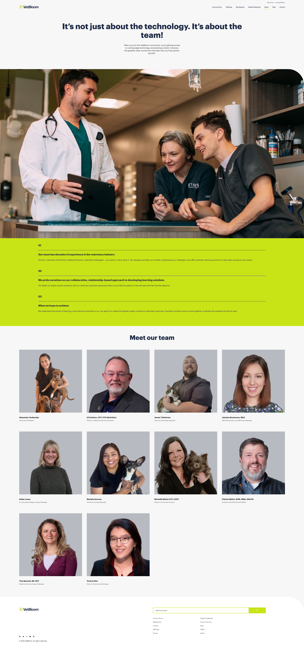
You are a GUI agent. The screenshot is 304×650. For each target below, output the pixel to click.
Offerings (229, 7)
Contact (282, 7)
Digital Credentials (254, 7)
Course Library (217, 7)
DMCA (202, 629)
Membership (240, 7)
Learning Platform (280, 2)
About (266, 7)
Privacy (155, 633)
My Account (270, 2)
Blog (274, 7)
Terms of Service (206, 622)
